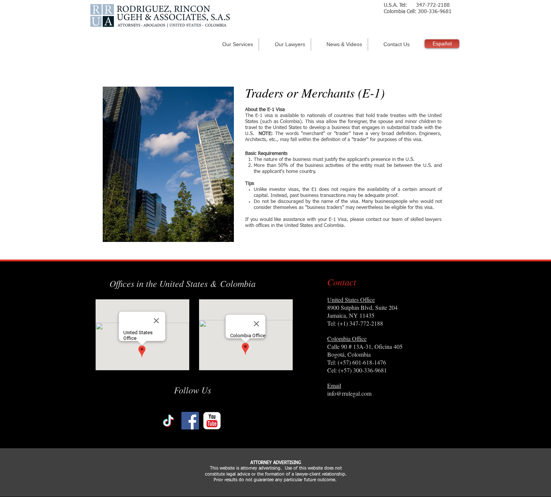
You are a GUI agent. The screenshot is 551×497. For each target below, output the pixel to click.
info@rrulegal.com (349, 393)
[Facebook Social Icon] (190, 420)
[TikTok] (168, 420)
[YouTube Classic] (212, 420)
